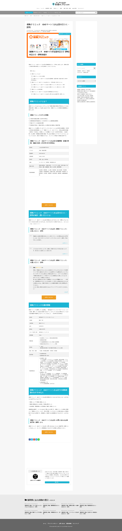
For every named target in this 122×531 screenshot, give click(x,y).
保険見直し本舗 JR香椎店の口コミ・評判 (51, 513)
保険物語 (78, 97)
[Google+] (34, 439)
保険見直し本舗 (57, 12)
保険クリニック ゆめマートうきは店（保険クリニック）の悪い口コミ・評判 (48, 87)
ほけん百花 (87, 95)
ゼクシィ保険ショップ (81, 98)
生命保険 (91, 95)
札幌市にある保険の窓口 (81, 101)
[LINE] (39, 439)
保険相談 (45, 12)
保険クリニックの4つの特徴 (38, 76)
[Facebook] (30, 439)
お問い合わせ (62, 523)
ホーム (38, 8)
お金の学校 (74, 8)
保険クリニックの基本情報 (36, 89)
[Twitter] (32, 439)
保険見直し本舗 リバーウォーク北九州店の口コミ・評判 (70, 513)
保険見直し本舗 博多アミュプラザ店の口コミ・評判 (33, 513)
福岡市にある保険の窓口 (91, 101)
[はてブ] (36, 439)
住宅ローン (56, 8)
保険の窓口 (45, 31)
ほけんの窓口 (88, 89)
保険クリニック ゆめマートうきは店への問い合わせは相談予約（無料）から (48, 94)
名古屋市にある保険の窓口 (81, 100)
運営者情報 (68, 523)
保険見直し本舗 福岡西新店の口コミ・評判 (51, 506)
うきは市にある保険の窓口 (32, 31)
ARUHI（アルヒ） (89, 94)
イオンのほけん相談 (80, 95)
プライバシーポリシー (53, 523)
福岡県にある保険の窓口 (52, 30)
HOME (27, 15)
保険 (61, 8)
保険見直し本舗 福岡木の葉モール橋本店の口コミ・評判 (70, 506)
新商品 (92, 97)
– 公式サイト (65, 243)
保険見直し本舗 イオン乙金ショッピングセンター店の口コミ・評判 (33, 506)
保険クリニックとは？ (35, 73)
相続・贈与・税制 (67, 8)
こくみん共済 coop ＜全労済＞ (82, 92)
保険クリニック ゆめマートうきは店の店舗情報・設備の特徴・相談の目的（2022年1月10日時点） (49, 79)
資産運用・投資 (48, 8)
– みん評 (66, 292)
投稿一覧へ (57, 482)
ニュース (42, 8)
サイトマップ (76, 523)
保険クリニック (40, 31)
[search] (96, 12)
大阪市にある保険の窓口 (90, 98)
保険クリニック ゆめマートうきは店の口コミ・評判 (51, 15)
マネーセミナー (81, 8)
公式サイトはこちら (49, 205)
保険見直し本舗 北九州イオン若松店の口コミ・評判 (88, 513)
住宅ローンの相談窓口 (81, 94)
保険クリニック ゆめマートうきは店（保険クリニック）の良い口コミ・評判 (48, 84)
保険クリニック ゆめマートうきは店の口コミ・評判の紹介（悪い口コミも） (46, 82)
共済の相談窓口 (92, 91)
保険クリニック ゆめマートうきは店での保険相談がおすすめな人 (44, 91)
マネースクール (51, 12)
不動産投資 (35, 12)
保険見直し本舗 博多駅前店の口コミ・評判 (88, 506)
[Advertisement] (37, 455)
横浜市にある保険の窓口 (85, 97)
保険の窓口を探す (37, 15)
